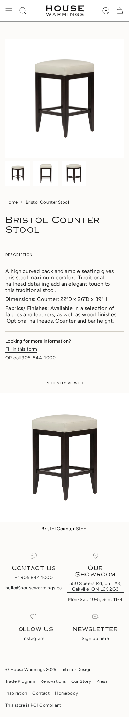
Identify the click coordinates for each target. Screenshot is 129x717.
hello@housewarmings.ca (33, 588)
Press (101, 681)
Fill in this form (21, 349)
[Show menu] (8, 10)
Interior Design (76, 669)
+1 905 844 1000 (34, 577)
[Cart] (120, 10)
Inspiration (16, 693)
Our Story (81, 681)
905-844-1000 (39, 358)
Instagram (33, 638)
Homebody (66, 693)
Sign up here (95, 638)
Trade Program (20, 681)
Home (11, 202)
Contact (41, 693)
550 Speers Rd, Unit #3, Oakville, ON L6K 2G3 (95, 586)
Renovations (53, 681)
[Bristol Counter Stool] (64, 457)
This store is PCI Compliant (33, 705)
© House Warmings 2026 (30, 669)
